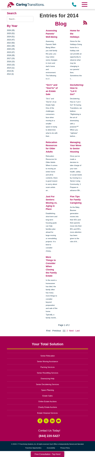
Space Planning (47, 390)
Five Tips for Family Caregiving (76, 199)
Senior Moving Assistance (47, 361)
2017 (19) (11, 58)
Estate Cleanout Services (47, 413)
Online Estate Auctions (47, 401)
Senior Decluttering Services (47, 384)
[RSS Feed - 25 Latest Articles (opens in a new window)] (85, 22)
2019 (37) (11, 52)
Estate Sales (47, 396)
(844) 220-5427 (49, 435)
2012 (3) (10, 74)
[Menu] (84, 4)
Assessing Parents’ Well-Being (51, 33)
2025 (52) (11, 33)
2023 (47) (11, 40)
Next (71, 330)
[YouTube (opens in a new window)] (58, 420)
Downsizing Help (47, 378)
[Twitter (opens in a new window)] (46, 420)
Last (77, 330)
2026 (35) (11, 30)
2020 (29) (11, 49)
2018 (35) (11, 55)
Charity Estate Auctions (47, 407)
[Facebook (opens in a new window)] (39, 420)
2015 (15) (11, 65)
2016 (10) (11, 61)
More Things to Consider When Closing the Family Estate (51, 266)
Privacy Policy (65, 448)
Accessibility (51, 448)
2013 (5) (10, 71)
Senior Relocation (47, 356)
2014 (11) (10, 68)
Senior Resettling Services (47, 373)
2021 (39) (11, 46)
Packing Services (47, 367)
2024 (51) (11, 37)
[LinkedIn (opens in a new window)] (52, 420)
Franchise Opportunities (34, 448)
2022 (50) (11, 43)
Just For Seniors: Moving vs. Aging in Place (51, 202)
